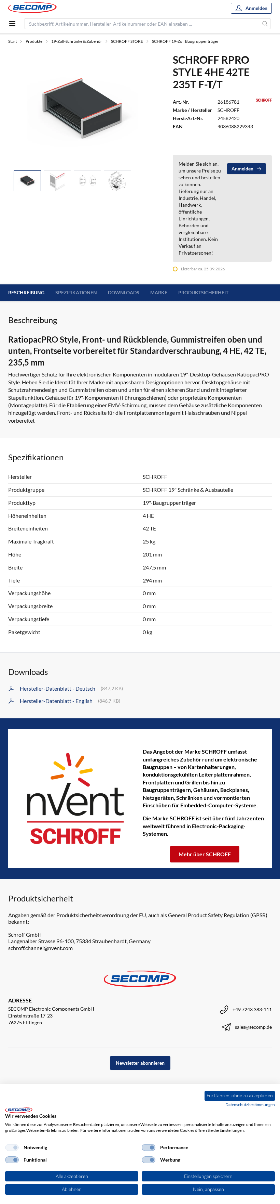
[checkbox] (12, 1147)
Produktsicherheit (203, 292)
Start (12, 41)
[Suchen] (265, 23)
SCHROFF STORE (127, 41)
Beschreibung (26, 292)
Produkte (34, 41)
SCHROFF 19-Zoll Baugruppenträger (185, 41)
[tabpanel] (82, 109)
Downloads (123, 292)
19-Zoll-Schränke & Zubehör (76, 41)
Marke (158, 292)
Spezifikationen (76, 292)
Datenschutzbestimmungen (250, 1104)
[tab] (27, 180)
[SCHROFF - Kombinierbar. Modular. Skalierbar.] (75, 798)
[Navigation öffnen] (12, 23)
